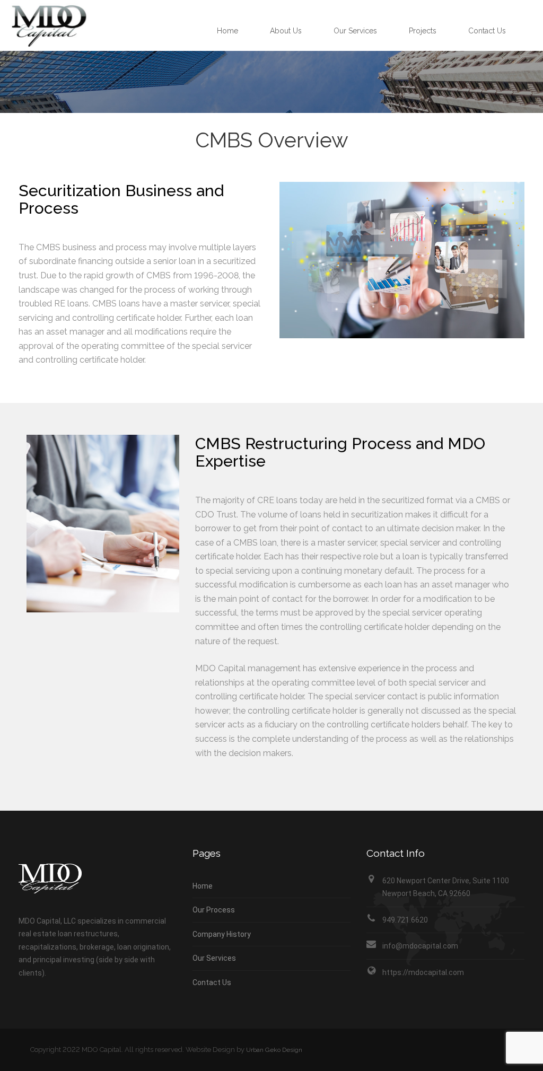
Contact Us (487, 31)
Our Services (355, 31)
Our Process (213, 910)
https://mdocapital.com (423, 972)
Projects (422, 31)
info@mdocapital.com (420, 946)
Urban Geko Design (274, 1050)
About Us (286, 31)
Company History (221, 934)
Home (227, 31)
